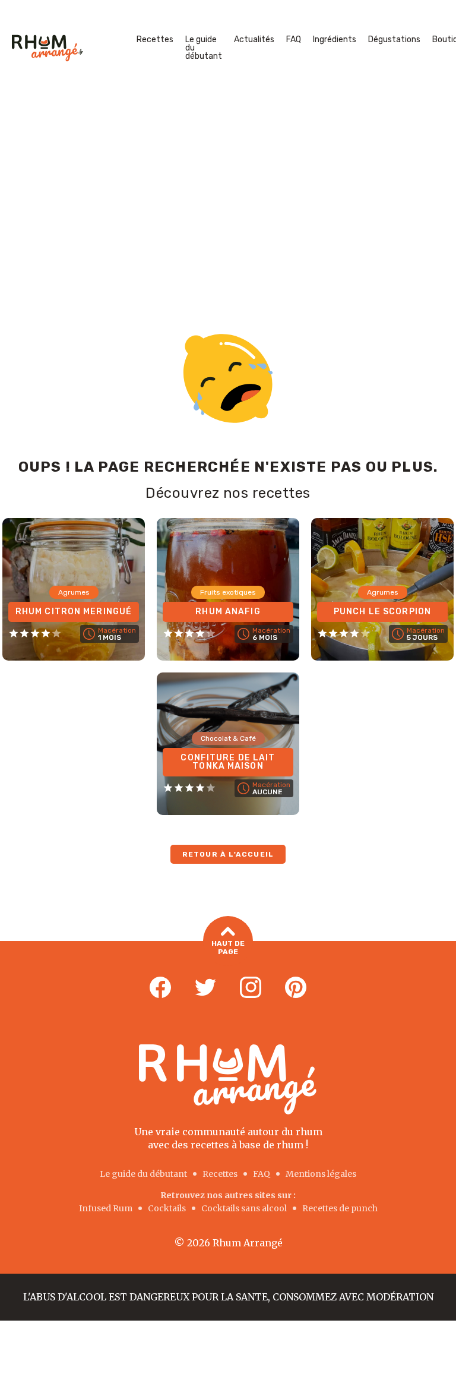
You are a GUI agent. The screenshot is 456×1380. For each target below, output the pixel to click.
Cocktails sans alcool (244, 1208)
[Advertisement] (228, 185)
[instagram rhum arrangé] (250, 988)
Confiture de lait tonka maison (227, 762)
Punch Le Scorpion (382, 612)
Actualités (254, 39)
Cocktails (167, 1208)
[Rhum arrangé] (47, 48)
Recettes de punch (340, 1208)
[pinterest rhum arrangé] (295, 988)
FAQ (293, 39)
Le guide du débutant (203, 47)
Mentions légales (321, 1174)
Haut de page (228, 947)
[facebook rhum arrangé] (160, 988)
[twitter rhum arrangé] (205, 988)
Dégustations (394, 39)
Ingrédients (334, 39)
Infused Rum (105, 1208)
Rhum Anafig (227, 612)
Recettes (155, 39)
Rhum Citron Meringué (73, 612)
